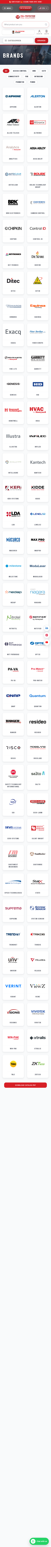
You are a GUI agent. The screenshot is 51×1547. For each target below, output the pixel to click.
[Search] (46, 24)
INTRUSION (38, 76)
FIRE (26, 76)
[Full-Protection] (25, 17)
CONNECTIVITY (13, 76)
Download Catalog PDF (25, 1085)
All (6, 71)
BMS (34, 71)
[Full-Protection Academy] (18, 32)
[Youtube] (47, 642)
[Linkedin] (47, 628)
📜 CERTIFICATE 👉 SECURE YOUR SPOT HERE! (25, 2)
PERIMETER (20, 82)
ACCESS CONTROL (20, 71)
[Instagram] (47, 635)
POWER (32, 82)
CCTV (44, 71)
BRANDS (41, 40)
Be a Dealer (25, 8)
